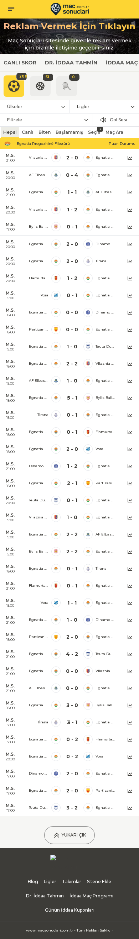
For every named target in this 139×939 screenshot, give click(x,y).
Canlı (28, 132)
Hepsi (10, 132)
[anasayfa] (70, 9)
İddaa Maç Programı (91, 895)
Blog (33, 881)
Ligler (83, 106)
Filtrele (14, 119)
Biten (44, 132)
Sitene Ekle (99, 881)
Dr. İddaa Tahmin (71, 62)
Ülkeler (14, 106)
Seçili (94, 131)
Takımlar (71, 881)
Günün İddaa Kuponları (69, 910)
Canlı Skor (20, 62)
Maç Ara (114, 132)
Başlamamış (69, 132)
